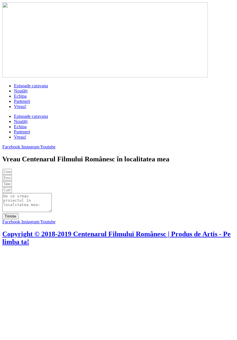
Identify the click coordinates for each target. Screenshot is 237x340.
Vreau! (20, 106)
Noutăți (20, 90)
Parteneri (22, 101)
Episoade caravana (31, 85)
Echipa (20, 96)
